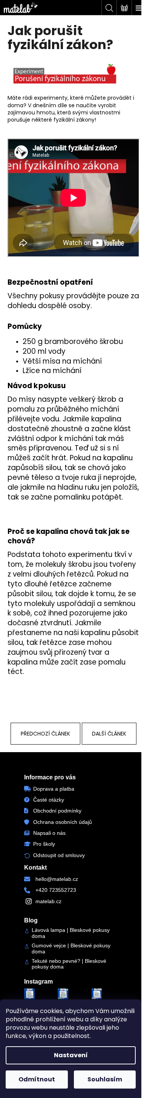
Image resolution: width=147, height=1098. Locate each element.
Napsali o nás (49, 833)
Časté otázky (48, 800)
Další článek (109, 733)
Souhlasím (104, 1079)
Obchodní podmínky (57, 811)
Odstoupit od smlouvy (59, 855)
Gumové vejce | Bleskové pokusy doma (71, 948)
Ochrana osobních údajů (62, 822)
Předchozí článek (45, 733)
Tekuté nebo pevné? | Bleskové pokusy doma (69, 964)
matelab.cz (48, 901)
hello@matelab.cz (56, 879)
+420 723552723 (55, 890)
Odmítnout (36, 1079)
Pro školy (44, 844)
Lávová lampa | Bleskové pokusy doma (71, 933)
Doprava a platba (53, 789)
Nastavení (71, 1055)
